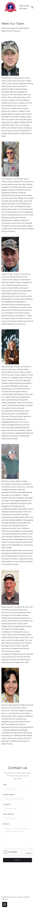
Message (6, 824)
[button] (32, 7)
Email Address (8, 814)
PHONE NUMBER (8, 794)
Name (5, 785)
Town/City (7, 804)
